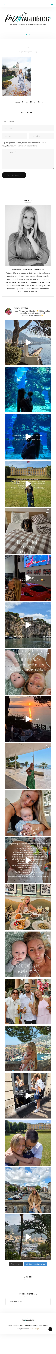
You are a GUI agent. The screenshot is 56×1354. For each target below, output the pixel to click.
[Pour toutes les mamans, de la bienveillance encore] (28, 813)
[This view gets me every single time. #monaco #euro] (28, 625)
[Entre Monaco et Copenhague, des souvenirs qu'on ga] (28, 1001)
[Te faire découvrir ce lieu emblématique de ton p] (28, 389)
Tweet (25, 102)
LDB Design (34, 1328)
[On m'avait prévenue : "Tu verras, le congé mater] (28, 1048)
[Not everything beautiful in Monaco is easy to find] (28, 342)
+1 (42, 102)
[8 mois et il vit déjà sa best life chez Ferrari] (28, 578)
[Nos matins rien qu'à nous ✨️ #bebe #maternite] (28, 719)
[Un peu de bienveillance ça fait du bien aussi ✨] (28, 954)
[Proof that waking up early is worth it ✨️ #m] (28, 1237)
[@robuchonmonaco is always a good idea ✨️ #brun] (28, 907)
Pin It (34, 102)
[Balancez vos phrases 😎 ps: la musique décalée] (28, 860)
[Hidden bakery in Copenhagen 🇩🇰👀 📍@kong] (28, 1096)
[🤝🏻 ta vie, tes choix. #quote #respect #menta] (28, 484)
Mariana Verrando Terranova (28, 269)
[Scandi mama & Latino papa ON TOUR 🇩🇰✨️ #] (28, 1143)
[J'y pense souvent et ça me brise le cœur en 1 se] (28, 531)
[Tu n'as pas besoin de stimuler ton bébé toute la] (28, 436)
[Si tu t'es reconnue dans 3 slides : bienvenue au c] (28, 672)
